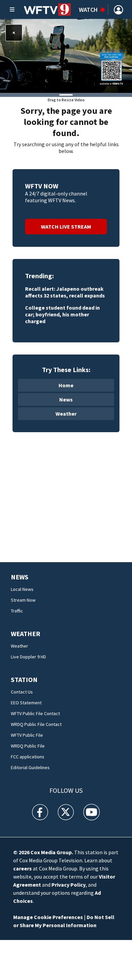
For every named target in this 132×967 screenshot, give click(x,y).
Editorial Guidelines (30, 767)
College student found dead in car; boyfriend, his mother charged (62, 314)
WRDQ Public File (28, 746)
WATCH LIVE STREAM (66, 226)
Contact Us (22, 692)
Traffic (17, 611)
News (66, 399)
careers (22, 868)
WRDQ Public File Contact (36, 724)
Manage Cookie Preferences (48, 917)
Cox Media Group (51, 852)
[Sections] (12, 9)
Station (24, 679)
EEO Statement (26, 703)
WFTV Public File (27, 735)
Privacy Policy (68, 884)
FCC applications (27, 757)
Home (66, 385)
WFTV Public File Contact (35, 713)
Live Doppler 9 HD (28, 657)
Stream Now (23, 600)
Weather (66, 413)
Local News (22, 589)
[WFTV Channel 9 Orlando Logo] (47, 9)
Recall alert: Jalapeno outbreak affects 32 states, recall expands (65, 292)
